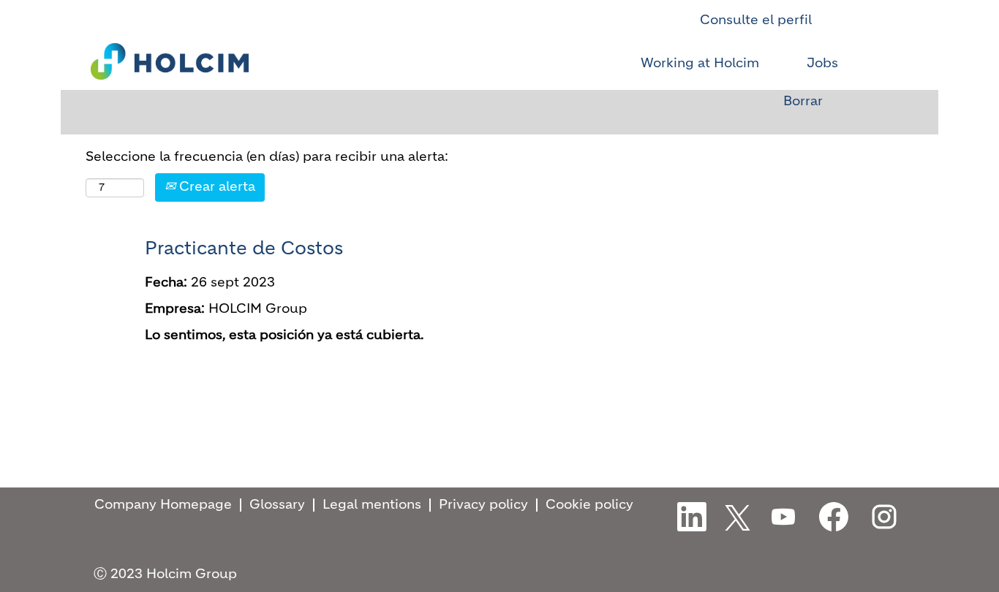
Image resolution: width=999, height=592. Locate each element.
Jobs (822, 63)
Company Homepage (163, 505)
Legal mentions (372, 505)
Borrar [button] (803, 101)
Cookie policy (589, 505)
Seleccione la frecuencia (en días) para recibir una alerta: (267, 157)
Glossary (277, 505)
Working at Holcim (700, 63)
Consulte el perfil (756, 20)
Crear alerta (215, 187)
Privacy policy (483, 505)
